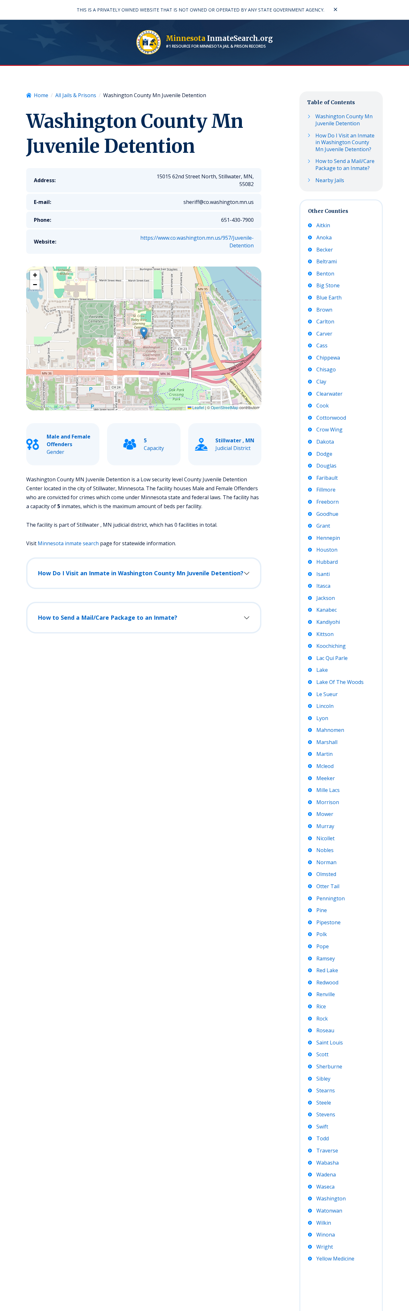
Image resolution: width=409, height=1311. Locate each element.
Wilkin (323, 1223)
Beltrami (326, 261)
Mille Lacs (328, 790)
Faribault (327, 478)
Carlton (325, 321)
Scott (322, 1054)
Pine (321, 910)
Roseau (325, 1030)
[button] (144, 332)
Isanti (323, 574)
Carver (324, 333)
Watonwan (329, 1210)
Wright (324, 1247)
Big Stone (328, 285)
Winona (325, 1234)
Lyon (322, 718)
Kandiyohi (328, 622)
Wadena (326, 1174)
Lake (322, 670)
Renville (325, 994)
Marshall (326, 742)
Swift (322, 1126)
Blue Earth (329, 297)
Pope (322, 946)
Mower (324, 814)
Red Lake (327, 970)
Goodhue (327, 514)
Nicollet (325, 838)
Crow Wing (329, 429)
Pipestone (328, 922)
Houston (326, 550)
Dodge (324, 454)
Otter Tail (327, 886)
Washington (331, 1198)
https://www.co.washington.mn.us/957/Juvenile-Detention (197, 241)
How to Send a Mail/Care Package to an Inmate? (107, 617)
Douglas (326, 465)
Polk (321, 934)
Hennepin (328, 538)
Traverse (327, 1150)
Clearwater (329, 394)
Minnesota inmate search (68, 543)
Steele (323, 1102)
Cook (322, 405)
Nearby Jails (329, 180)
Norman (326, 862)
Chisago (326, 369)
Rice (321, 1006)
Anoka (324, 237)
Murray (325, 826)
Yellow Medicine (335, 1258)
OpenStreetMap (224, 407)
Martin (324, 754)
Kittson (325, 634)
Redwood (327, 982)
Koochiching (331, 646)
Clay (321, 381)
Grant (323, 526)
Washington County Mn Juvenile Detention (344, 120)
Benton (325, 273)
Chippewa (328, 357)
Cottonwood (331, 418)
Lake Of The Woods (340, 682)
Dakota (325, 441)
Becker (324, 249)
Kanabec (326, 610)
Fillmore (326, 489)
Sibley (323, 1078)
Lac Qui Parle (332, 658)
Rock (322, 1018)
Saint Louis (329, 1042)
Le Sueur (327, 694)
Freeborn (327, 502)
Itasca (323, 586)
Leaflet (197, 407)
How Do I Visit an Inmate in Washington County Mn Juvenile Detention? (140, 573)
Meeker (325, 778)
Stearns (325, 1090)
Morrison (327, 802)
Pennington (330, 898)
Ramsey (325, 958)
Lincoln (325, 706)
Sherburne (329, 1066)
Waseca (325, 1186)
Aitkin (323, 225)
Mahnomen (330, 730)
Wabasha (327, 1163)
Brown (324, 309)
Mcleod (325, 766)
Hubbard (327, 562)
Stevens (325, 1114)
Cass (322, 345)
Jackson (325, 598)
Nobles (325, 850)
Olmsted (326, 874)
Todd (322, 1138)
